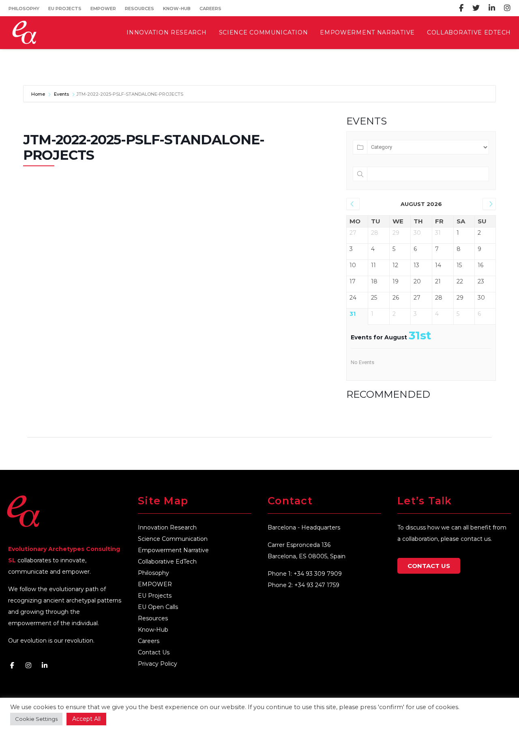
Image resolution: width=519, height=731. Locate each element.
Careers (210, 8)
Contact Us (153, 652)
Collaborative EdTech (167, 561)
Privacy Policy (157, 663)
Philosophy (24, 8)
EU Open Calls (158, 607)
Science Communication (173, 538)
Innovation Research (167, 527)
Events (61, 94)
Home (38, 94)
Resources (139, 8)
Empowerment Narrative (173, 550)
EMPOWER (103, 8)
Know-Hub (177, 8)
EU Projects (64, 8)
